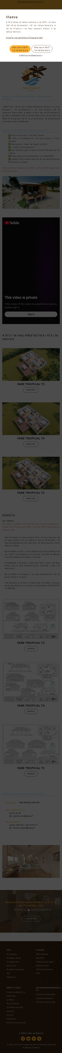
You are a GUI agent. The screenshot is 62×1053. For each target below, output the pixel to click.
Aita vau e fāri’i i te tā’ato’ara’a (20, 48)
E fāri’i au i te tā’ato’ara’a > (31, 55)
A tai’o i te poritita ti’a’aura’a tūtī (24, 37)
